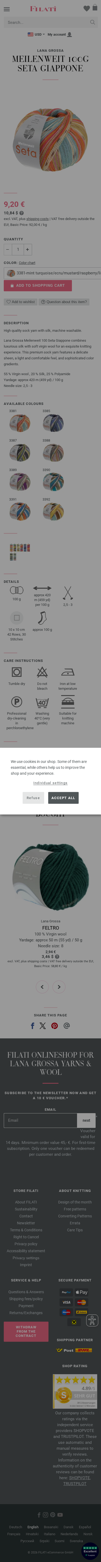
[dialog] (50, 781)
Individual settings (50, 783)
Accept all (63, 798)
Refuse (33, 798)
